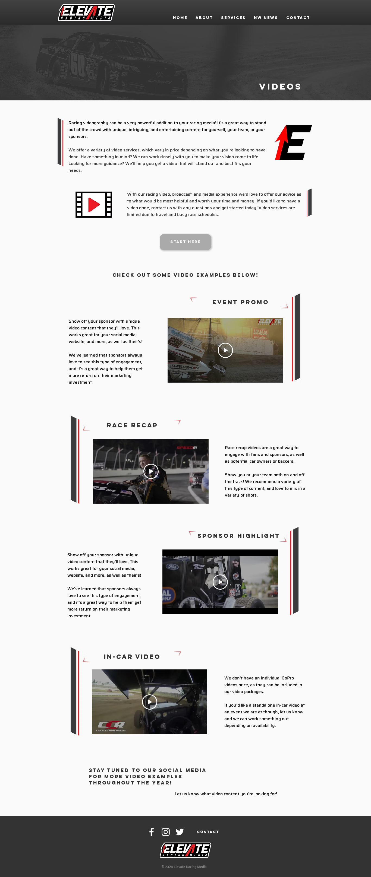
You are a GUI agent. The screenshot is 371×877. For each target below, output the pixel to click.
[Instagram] (165, 832)
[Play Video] (225, 350)
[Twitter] (179, 832)
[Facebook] (151, 832)
